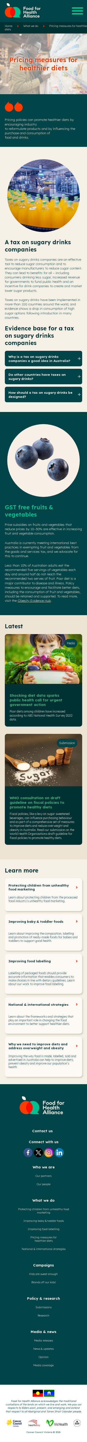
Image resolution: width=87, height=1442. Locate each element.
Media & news (43, 1331)
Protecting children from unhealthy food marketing (38, 887)
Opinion (44, 1357)
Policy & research (43, 1298)
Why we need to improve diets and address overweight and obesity (37, 1046)
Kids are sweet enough (43, 1274)
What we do (30, 26)
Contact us (42, 1131)
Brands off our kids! (43, 1282)
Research (43, 1315)
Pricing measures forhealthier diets (43, 1239)
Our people (44, 1184)
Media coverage (43, 1365)
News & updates (43, 1348)
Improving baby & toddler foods (35, 921)
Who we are (44, 1167)
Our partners (43, 1176)
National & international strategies (38, 1004)
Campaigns (43, 1265)
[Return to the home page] (23, 19)
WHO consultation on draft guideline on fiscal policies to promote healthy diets (37, 802)
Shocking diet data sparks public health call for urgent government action (36, 700)
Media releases (43, 1340)
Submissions (43, 1307)
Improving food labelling (29, 961)
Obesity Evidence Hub (34, 600)
